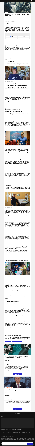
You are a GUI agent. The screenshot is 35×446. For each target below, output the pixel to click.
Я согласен (30, 443)
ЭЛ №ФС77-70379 (6, 429)
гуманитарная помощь (15, 341)
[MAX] (17, 427)
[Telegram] (17, 419)
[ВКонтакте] (17, 423)
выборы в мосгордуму (8, 341)
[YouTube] (17, 421)
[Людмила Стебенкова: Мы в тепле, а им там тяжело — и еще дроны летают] (5, 23)
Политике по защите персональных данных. (29, 430)
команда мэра (20, 341)
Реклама (2, 416)
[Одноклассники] (17, 425)
